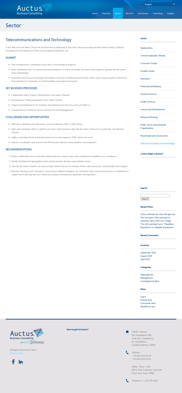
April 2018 (145, 259)
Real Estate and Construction (154, 136)
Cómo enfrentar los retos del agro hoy (157, 214)
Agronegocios (146, 274)
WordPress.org (147, 306)
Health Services (147, 102)
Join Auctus (143, 13)
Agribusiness (146, 48)
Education (145, 78)
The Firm (129, 13)
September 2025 (148, 252)
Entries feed (146, 300)
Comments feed (147, 303)
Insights (170, 13)
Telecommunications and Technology (157, 143)
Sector (118, 13)
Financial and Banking (150, 86)
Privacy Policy (16, 353)
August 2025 (146, 256)
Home (95, 13)
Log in (143, 296)
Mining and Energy (149, 117)
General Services (148, 94)
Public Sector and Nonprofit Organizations (153, 126)
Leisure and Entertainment (152, 109)
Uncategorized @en (149, 281)
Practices (106, 13)
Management (146, 278)
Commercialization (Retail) (152, 55)
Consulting (158, 13)
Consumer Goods (148, 63)
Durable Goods (147, 71)
